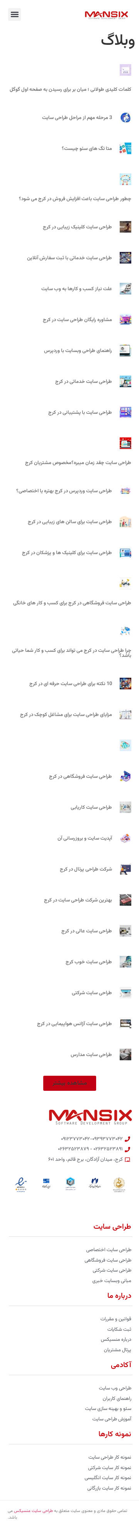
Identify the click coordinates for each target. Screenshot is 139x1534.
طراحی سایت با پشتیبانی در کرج (80, 413)
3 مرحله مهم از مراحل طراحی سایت (77, 118)
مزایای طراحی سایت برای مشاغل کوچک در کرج (66, 715)
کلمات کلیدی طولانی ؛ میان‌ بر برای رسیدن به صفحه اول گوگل (70, 90)
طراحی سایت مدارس (91, 1055)
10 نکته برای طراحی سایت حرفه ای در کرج (70, 684)
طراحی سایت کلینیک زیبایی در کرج (77, 227)
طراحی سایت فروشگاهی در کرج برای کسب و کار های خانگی (72, 603)
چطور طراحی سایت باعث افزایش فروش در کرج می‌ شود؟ (75, 199)
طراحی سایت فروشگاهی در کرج (80, 777)
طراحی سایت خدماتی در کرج (83, 382)
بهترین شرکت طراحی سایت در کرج (78, 900)
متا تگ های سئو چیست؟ (87, 149)
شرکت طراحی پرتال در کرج (86, 869)
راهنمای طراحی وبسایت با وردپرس (78, 351)
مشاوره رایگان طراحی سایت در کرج (77, 320)
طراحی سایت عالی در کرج (86, 931)
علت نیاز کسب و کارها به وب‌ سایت (76, 289)
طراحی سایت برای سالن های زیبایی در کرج (70, 522)
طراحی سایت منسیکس (33, 1511)
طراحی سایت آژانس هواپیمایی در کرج (74, 1024)
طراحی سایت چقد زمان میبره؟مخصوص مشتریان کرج (78, 463)
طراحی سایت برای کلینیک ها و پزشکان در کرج (67, 553)
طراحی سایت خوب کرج (89, 962)
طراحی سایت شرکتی (92, 993)
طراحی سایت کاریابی (91, 807)
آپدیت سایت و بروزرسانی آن (85, 838)
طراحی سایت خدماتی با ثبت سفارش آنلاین (69, 258)
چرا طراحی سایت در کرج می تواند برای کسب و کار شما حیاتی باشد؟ (71, 653)
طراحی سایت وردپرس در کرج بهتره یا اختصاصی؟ (64, 491)
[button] (14, 14)
